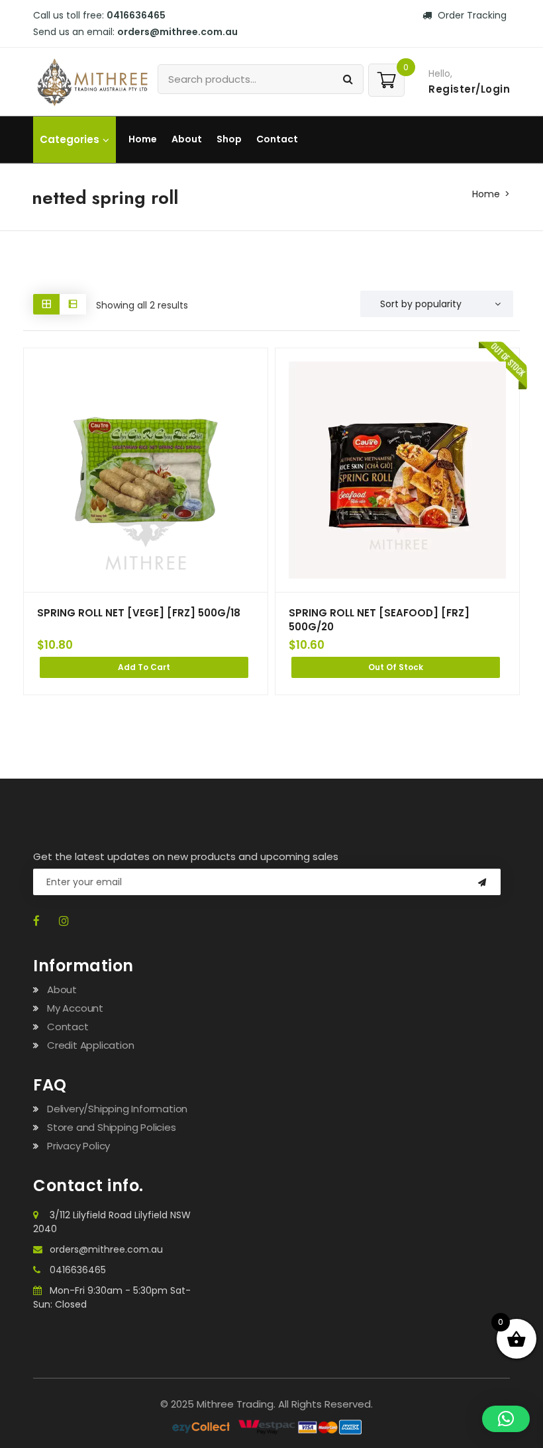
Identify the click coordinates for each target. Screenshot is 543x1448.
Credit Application (90, 1045)
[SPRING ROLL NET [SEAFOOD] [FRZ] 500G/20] (397, 470)
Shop (229, 139)
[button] (506, 1419)
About (187, 139)
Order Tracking (471, 15)
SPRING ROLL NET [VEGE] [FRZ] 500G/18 (138, 613)
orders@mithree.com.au (106, 1249)
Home (142, 139)
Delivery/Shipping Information (117, 1109)
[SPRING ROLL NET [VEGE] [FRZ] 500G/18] (145, 470)
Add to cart (144, 667)
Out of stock (395, 667)
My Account (75, 1008)
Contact (277, 139)
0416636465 (78, 1270)
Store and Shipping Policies (111, 1127)
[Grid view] (46, 304)
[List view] (73, 304)
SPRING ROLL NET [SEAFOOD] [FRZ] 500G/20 (379, 620)
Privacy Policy (78, 1146)
